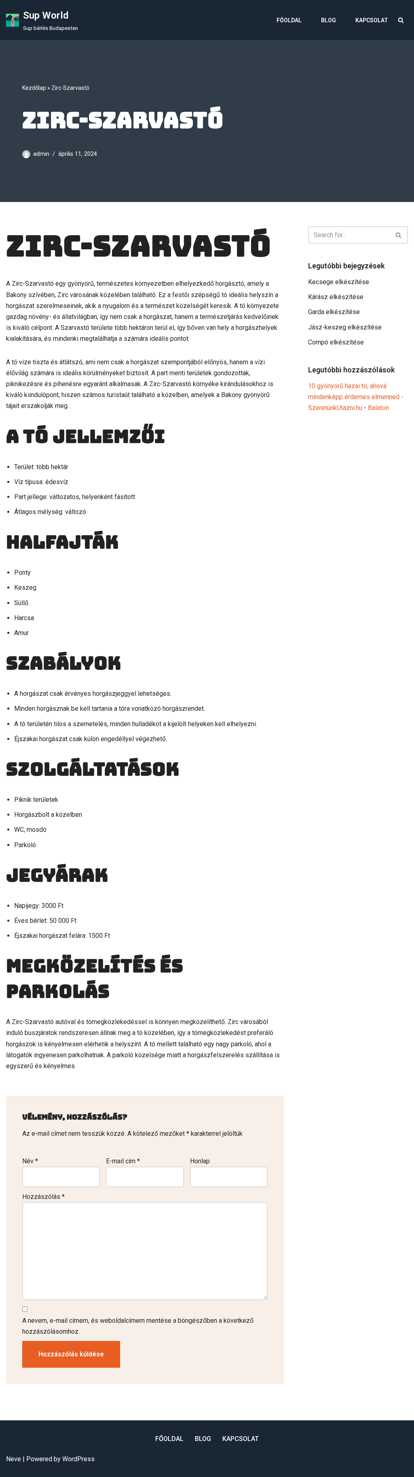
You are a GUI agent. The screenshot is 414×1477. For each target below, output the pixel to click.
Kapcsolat (371, 20)
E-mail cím (123, 1161)
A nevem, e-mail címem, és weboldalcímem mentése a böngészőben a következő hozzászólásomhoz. (137, 1326)
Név (30, 1161)
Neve (13, 1459)
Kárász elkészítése (335, 297)
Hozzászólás (43, 1197)
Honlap (200, 1161)
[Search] (401, 20)
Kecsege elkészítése (338, 282)
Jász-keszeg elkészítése (345, 327)
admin (41, 154)
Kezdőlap (34, 88)
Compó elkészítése (336, 342)
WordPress (78, 1459)
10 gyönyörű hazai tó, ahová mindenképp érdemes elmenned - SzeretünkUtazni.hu (355, 397)
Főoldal (289, 20)
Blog (328, 20)
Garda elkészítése (334, 312)
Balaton (378, 408)
